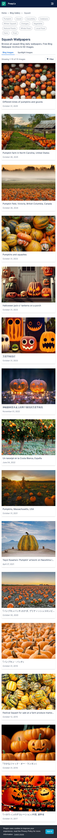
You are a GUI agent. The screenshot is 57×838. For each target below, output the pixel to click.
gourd (18, 19)
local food (40, 28)
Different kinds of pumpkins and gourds (23, 102)
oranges (25, 23)
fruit (15, 33)
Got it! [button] (49, 831)
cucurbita (30, 19)
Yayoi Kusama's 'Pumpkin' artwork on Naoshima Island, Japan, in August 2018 (28, 560)
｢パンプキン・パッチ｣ (13, 661)
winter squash (10, 23)
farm (6, 33)
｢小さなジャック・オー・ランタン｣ (20, 763)
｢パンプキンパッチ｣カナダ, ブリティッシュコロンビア (28, 611)
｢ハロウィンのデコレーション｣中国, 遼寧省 (23, 814)
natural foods (10, 28)
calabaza (44, 19)
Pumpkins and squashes (15, 254)
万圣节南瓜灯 (9, 356)
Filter (51, 59)
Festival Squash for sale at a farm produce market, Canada (28, 712)
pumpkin (7, 19)
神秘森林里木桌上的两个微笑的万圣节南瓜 (23, 407)
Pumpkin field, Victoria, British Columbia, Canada (27, 203)
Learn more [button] (19, 834)
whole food (26, 28)
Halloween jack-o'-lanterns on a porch (22, 305)
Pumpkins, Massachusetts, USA (18, 509)
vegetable (38, 23)
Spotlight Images (25, 52)
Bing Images (8, 52)
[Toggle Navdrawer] (52, 4)
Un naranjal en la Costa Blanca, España (22, 458)
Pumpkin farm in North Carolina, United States (26, 152)
